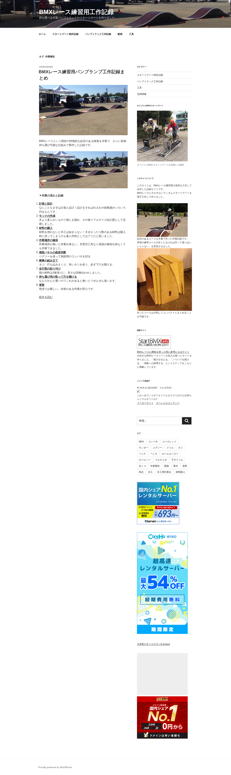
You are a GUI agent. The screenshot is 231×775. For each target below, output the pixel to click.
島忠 (141, 472)
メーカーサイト (145, 403)
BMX (141, 441)
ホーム (42, 34)
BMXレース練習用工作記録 (76, 11)
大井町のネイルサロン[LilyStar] (153, 644)
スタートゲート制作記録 (65, 34)
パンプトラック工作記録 (98, 34)
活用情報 (141, 94)
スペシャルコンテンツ (168, 403)
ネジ (180, 447)
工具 (131, 34)
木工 (150, 472)
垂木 (175, 466)
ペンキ (153, 453)
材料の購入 (46, 228)
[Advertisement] (162, 674)
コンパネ (153, 441)
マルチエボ (161, 459)
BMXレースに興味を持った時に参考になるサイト (163, 352)
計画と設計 (46, 203)
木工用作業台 (164, 472)
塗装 (41, 284)
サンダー (143, 447)
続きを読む (46, 297)
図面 (166, 466)
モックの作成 (47, 215)
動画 (120, 34)
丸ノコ (142, 466)
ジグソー (157, 447)
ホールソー (145, 459)
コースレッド (169, 441)
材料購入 (180, 472)
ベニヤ (142, 453)
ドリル (170, 447)
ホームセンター (170, 453)
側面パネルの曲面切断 (52, 252)
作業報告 (155, 466)
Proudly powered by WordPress (55, 767)
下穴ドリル (177, 459)
